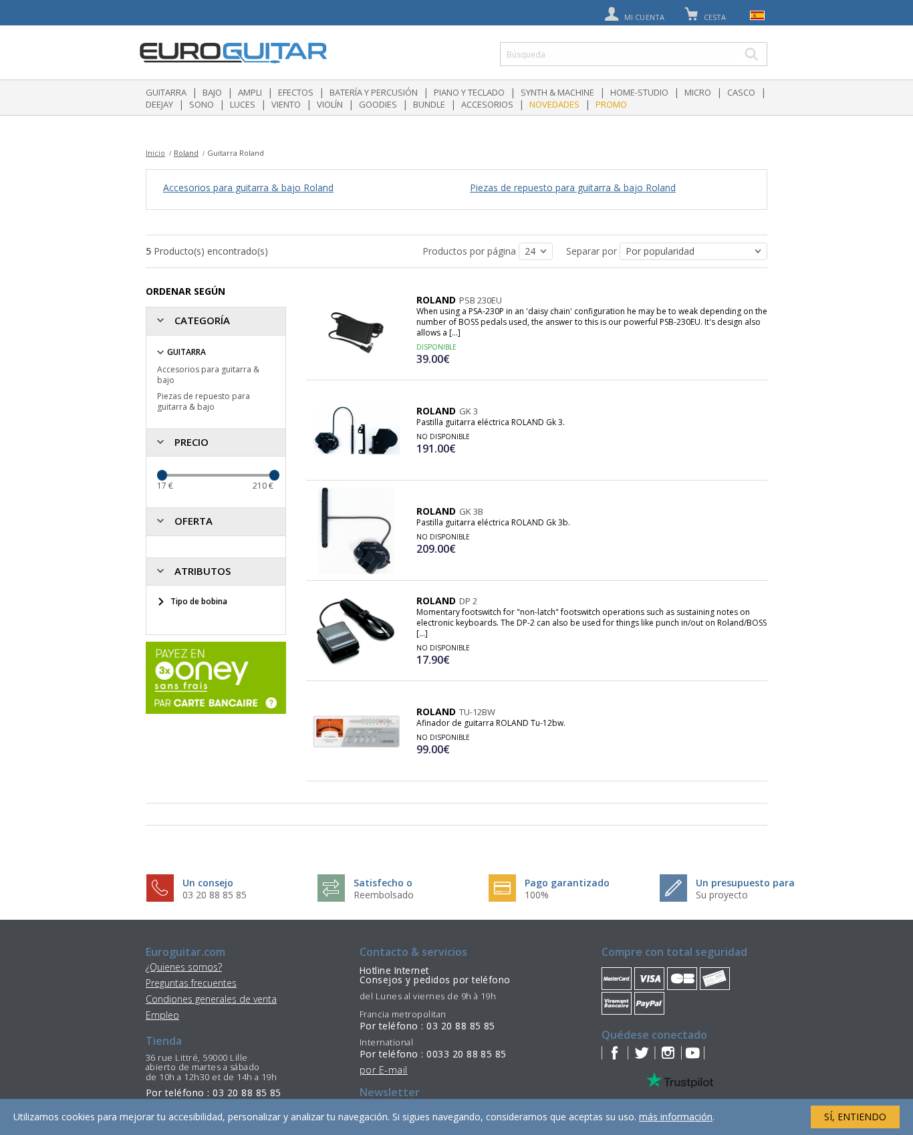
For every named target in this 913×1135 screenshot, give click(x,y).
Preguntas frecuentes (191, 983)
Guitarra (166, 92)
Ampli (250, 92)
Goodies (378, 104)
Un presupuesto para (745, 882)
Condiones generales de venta (211, 999)
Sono (201, 104)
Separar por (593, 251)
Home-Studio (639, 92)
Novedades (554, 104)
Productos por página (470, 251)
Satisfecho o (383, 882)
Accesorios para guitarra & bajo (208, 375)
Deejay (159, 104)
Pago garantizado (567, 882)
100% (537, 894)
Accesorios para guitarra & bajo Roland (248, 187)
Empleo (162, 1015)
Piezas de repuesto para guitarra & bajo (203, 401)
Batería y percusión (374, 92)
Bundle (429, 104)
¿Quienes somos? (184, 967)
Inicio (155, 153)
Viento (286, 104)
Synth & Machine (557, 92)
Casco (741, 92)
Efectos (295, 92)
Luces (242, 104)
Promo (611, 104)
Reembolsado (384, 894)
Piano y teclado (469, 92)
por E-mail (384, 1069)
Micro (697, 92)
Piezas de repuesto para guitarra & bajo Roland (573, 187)
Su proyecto (722, 894)
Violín (330, 104)
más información (675, 1116)
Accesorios (487, 104)
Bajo (212, 92)
